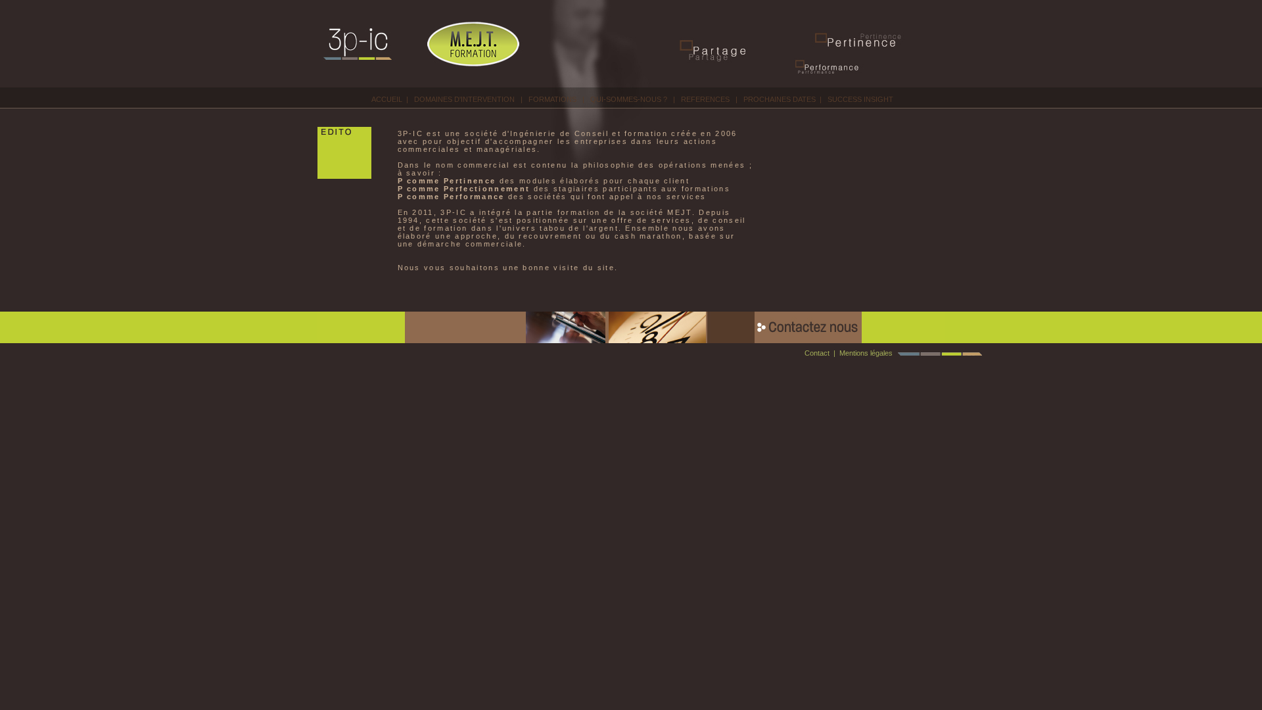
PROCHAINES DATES (779, 99)
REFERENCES (705, 99)
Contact (817, 353)
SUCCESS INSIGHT (860, 99)
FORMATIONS (552, 99)
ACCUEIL (386, 99)
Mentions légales (866, 353)
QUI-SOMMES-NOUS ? (628, 99)
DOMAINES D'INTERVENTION (464, 99)
